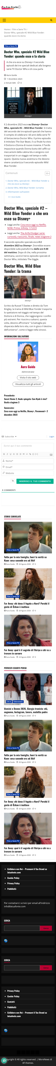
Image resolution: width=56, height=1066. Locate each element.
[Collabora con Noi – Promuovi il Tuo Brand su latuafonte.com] (23, 1052)
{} (33, 454)
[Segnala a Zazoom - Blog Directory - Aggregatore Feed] (5, 940)
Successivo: (26, 411)
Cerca (7, 920)
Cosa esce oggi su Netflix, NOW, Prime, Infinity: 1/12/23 (26, 226)
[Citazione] (23, 454)
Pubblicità (11, 888)
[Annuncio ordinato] (17, 454)
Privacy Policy (13, 883)
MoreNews (43, 1059)
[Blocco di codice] (26, 454)
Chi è (9, 701)
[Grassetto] (4, 454)
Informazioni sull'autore (18, 192)
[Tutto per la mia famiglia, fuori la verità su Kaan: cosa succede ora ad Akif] (28, 537)
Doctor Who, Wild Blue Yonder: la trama (26, 187)
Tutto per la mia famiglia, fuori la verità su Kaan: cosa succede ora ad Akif (25, 558)
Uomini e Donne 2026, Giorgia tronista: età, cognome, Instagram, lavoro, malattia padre (26, 710)
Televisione (18, 701)
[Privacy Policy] (19, 1052)
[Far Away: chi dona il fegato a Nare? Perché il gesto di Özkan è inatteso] (28, 584)
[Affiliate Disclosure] (33, 1052)
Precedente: (25, 399)
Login (51, 436)
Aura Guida (12, 75)
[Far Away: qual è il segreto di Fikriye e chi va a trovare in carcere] (28, 630)
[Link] (30, 454)
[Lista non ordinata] (20, 454)
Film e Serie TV (11, 46)
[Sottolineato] (10, 454)
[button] (4, 20)
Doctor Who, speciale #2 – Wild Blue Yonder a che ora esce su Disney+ (28, 182)
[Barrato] (13, 454)
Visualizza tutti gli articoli (28, 384)
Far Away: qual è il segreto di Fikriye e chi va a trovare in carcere (27, 651)
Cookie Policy (13, 878)
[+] (36, 454)
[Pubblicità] (28, 1052)
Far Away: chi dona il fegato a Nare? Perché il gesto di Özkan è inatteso (26, 605)
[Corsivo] (7, 454)
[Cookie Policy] (37, 1052)
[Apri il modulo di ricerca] (51, 20)
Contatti (11, 1001)
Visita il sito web (28, 377)
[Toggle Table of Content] (46, 173)
